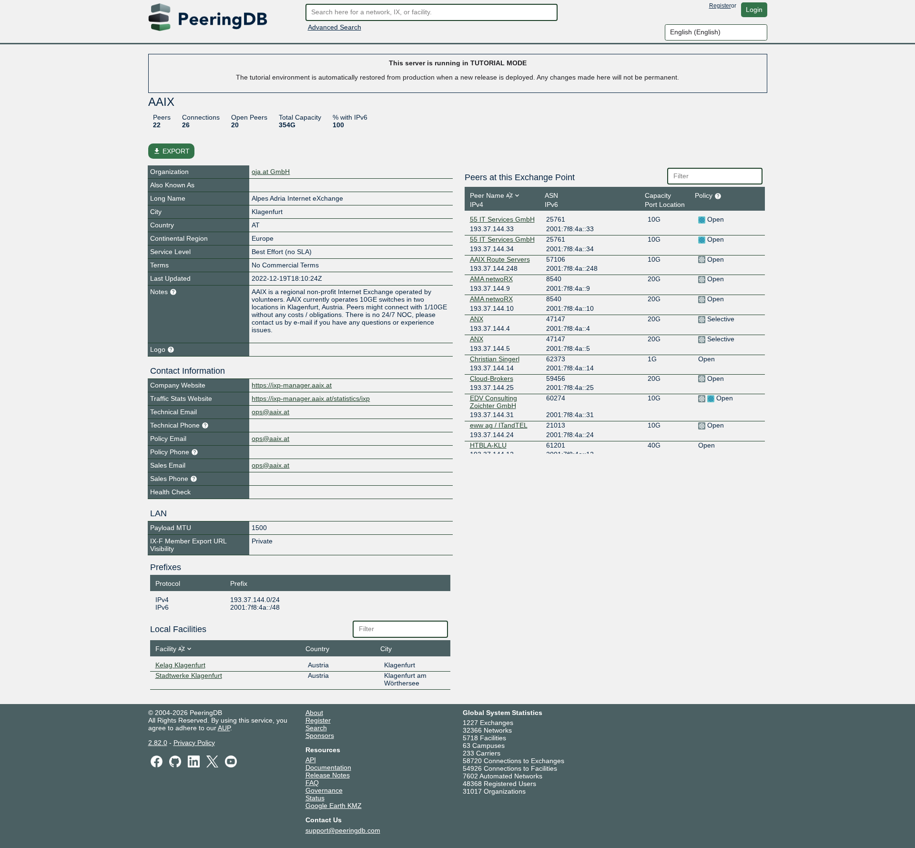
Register (720, 5)
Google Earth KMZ (333, 805)
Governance (324, 790)
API (310, 760)
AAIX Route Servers (500, 259)
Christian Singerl (494, 359)
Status (315, 798)
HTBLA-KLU (488, 445)
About (314, 712)
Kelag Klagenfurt (180, 665)
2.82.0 (157, 742)
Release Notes (327, 775)
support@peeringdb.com (342, 830)
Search (316, 728)
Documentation (328, 767)
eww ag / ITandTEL (499, 425)
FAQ (312, 783)
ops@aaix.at (270, 412)
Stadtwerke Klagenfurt (188, 675)
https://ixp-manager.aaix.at (292, 385)
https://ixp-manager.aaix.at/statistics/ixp (311, 398)
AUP (224, 728)
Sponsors (319, 735)
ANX (476, 319)
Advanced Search (334, 27)
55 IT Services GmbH (502, 219)
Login (754, 9)
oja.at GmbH (271, 171)
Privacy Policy (194, 742)
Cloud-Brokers (491, 378)
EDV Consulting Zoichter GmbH (493, 401)
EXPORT (171, 151)
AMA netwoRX (491, 279)
